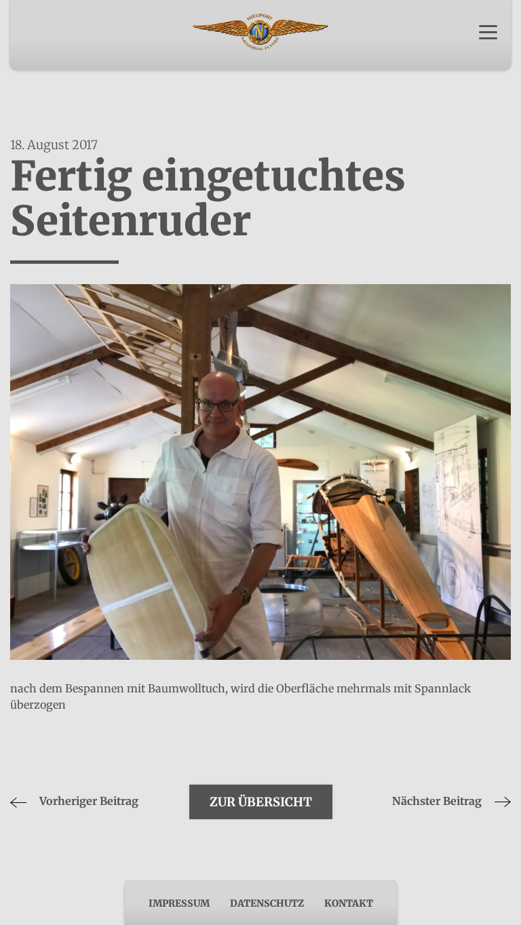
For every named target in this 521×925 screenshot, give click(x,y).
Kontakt (348, 903)
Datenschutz (267, 903)
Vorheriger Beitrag (87, 801)
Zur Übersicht (261, 802)
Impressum (179, 903)
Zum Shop (260, 53)
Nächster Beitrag (438, 801)
